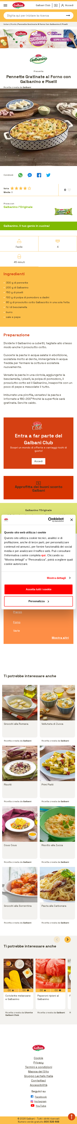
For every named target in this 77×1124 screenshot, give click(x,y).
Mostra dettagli (56, 577)
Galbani (7, 24)
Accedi (38, 461)
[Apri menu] (5, 5)
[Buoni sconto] (56, 5)
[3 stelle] (21, 188)
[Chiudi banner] (71, 519)
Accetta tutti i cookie (38, 589)
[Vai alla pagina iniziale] (38, 1049)
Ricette (14, 24)
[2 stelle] (16, 188)
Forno (16, 622)
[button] (67, 939)
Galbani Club (43, 5)
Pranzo (17, 612)
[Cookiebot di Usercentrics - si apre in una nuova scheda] (48, 519)
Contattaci (38, 1080)
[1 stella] (12, 188)
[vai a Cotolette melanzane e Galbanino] (18, 974)
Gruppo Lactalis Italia (38, 1076)
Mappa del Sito (38, 1071)
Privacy (38, 1062)
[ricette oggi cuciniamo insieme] (38, 38)
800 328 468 (51, 1121)
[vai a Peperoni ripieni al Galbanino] (50, 974)
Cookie (38, 1058)
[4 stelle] (25, 188)
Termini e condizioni (38, 1067)
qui (43, 555)
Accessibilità (38, 1085)
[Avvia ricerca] (66, 15)
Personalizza (36, 601)
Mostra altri (60, 638)
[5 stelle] (29, 188)
